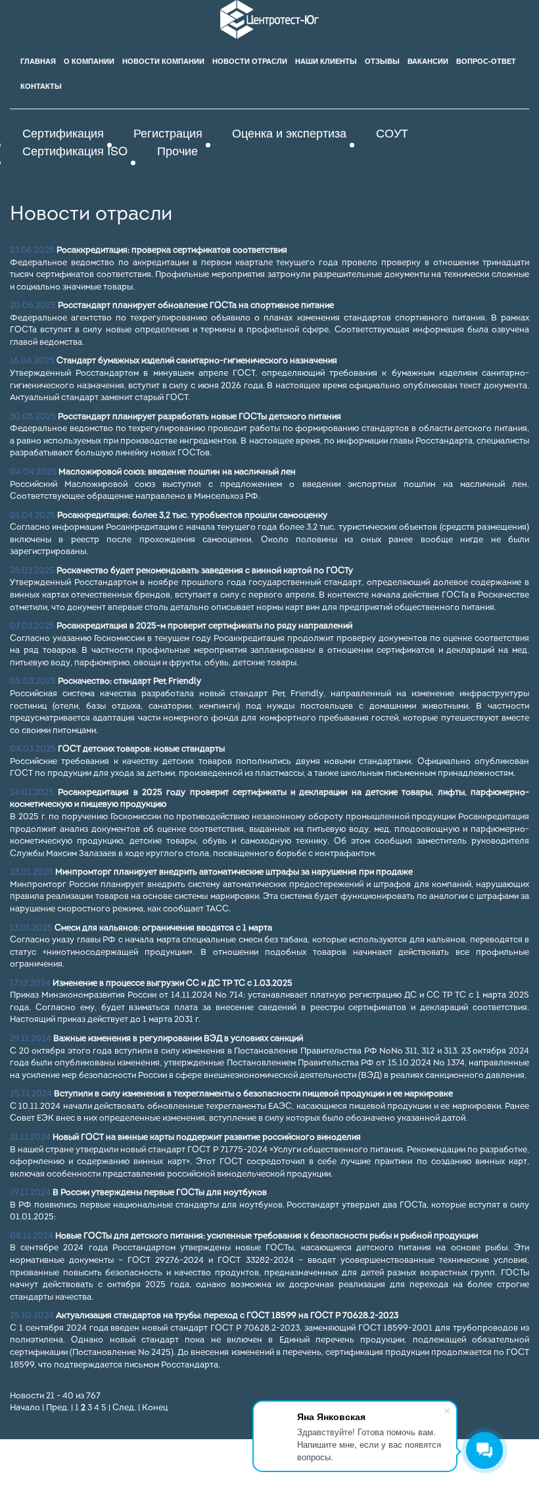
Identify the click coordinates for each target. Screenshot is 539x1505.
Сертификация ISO (75, 150)
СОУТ (392, 132)
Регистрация (167, 132)
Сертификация (63, 132)
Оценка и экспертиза (289, 132)
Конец (155, 1408)
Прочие (177, 150)
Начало (25, 1408)
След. (124, 1408)
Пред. (57, 1408)
